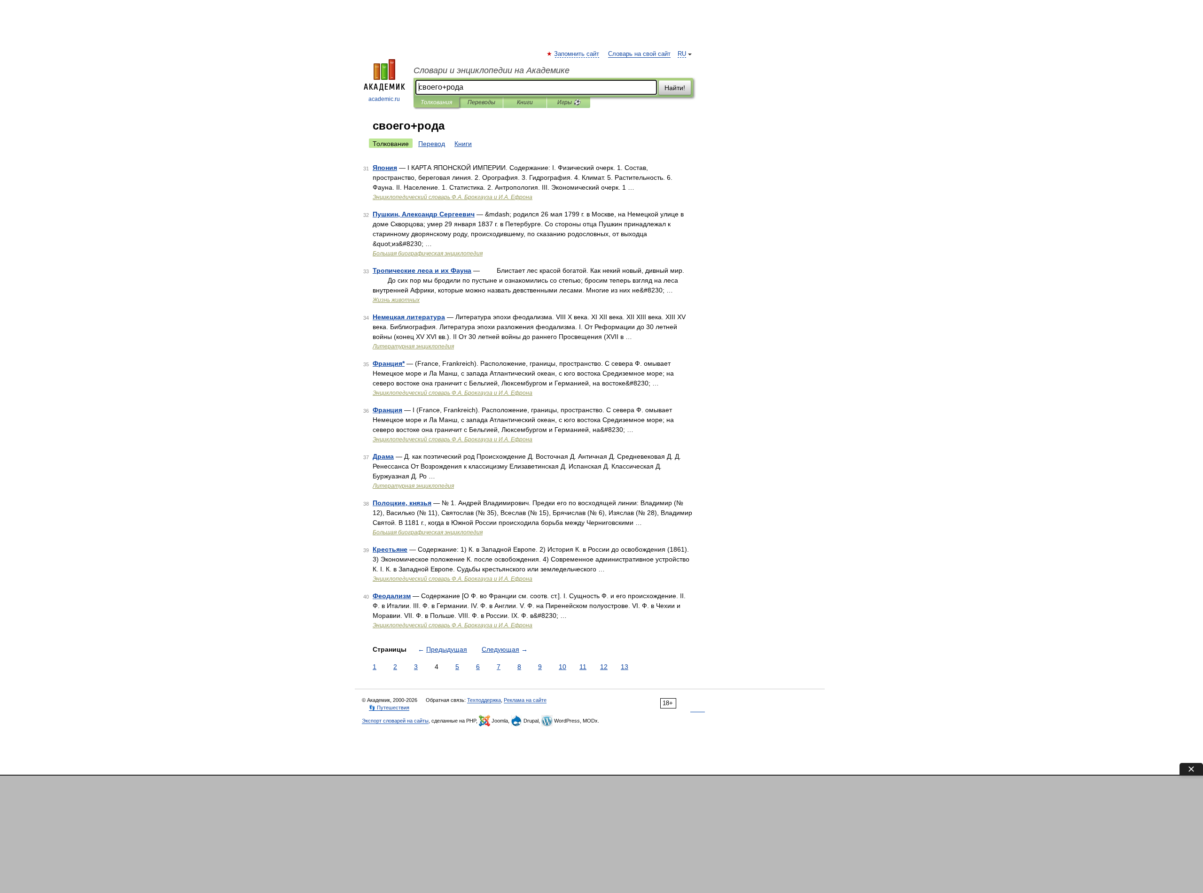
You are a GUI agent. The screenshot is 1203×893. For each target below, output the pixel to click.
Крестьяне (390, 549)
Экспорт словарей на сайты (395, 721)
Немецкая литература (409, 317)
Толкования (436, 102)
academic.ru (384, 99)
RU (682, 54)
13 (624, 666)
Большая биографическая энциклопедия (428, 253)
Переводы (481, 102)
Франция (387, 410)
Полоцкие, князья (402, 503)
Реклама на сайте (525, 700)
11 (582, 666)
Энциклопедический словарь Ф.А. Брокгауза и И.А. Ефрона (452, 197)
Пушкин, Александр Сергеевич (424, 214)
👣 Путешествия (389, 707)
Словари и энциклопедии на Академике (492, 70)
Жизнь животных (396, 300)
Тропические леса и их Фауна (422, 270)
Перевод (431, 143)
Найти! (674, 88)
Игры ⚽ (568, 102)
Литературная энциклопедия (413, 346)
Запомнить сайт (577, 54)
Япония (385, 167)
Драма (383, 456)
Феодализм (392, 596)
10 (562, 666)
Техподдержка (484, 700)
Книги (525, 102)
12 (604, 666)
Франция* (389, 363)
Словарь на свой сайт (639, 54)
